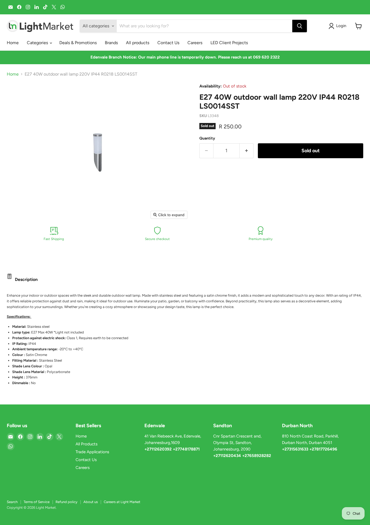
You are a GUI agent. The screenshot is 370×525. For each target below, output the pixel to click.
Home (13, 42)
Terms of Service (37, 502)
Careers (194, 42)
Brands (111, 42)
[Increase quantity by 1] (247, 150)
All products (137, 42)
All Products (87, 444)
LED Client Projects (229, 42)
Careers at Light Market (122, 502)
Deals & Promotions (78, 42)
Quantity (207, 138)
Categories (38, 42)
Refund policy (66, 502)
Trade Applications (92, 451)
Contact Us (168, 42)
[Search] (299, 26)
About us (90, 502)
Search (12, 502)
